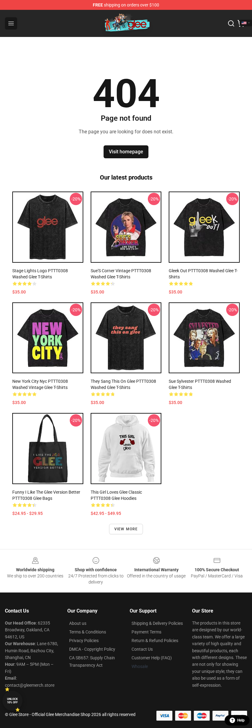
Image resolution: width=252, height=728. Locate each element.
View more (126, 529)
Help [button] (241, 720)
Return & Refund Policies (155, 640)
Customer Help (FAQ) (152, 657)
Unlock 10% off (12, 701)
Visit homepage (126, 152)
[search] (231, 23)
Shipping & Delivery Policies (157, 623)
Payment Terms (146, 631)
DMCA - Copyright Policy (92, 649)
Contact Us (142, 649)
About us (77, 623)
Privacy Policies (84, 640)
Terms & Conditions (87, 631)
